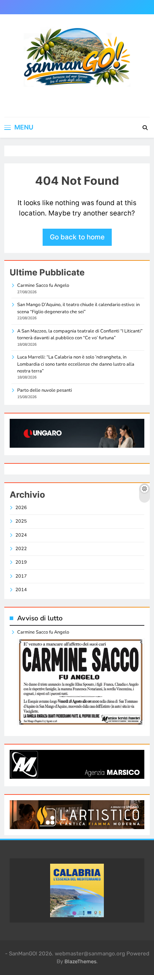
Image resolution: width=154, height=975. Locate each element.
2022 (21, 548)
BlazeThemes (80, 962)
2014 (21, 589)
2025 (21, 521)
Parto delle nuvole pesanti (44, 390)
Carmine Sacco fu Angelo (43, 285)
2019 (21, 562)
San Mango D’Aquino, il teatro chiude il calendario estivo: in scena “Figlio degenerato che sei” (78, 308)
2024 (21, 535)
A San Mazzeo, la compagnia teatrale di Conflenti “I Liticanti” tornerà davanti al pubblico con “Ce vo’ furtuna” (80, 334)
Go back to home (77, 237)
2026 (21, 507)
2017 (21, 576)
